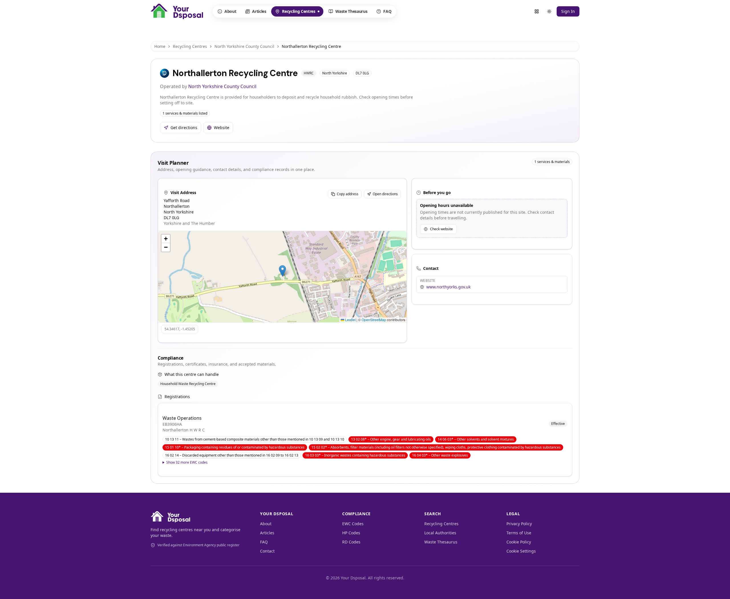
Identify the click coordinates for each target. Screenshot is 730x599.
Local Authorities (440, 532)
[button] (282, 271)
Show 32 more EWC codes (187, 462)
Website (221, 127)
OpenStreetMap (374, 319)
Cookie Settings (521, 551)
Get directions (184, 127)
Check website (441, 229)
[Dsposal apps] (537, 11)
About (230, 11)
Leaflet (350, 319)
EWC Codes (353, 523)
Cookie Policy (518, 542)
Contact (267, 551)
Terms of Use (518, 532)
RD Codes (351, 542)
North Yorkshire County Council (244, 46)
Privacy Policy (519, 523)
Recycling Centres (295, 13)
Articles (259, 11)
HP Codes (351, 532)
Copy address (347, 193)
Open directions (385, 193)
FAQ (387, 11)
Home (159, 46)
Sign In (568, 11)
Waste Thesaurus (351, 11)
